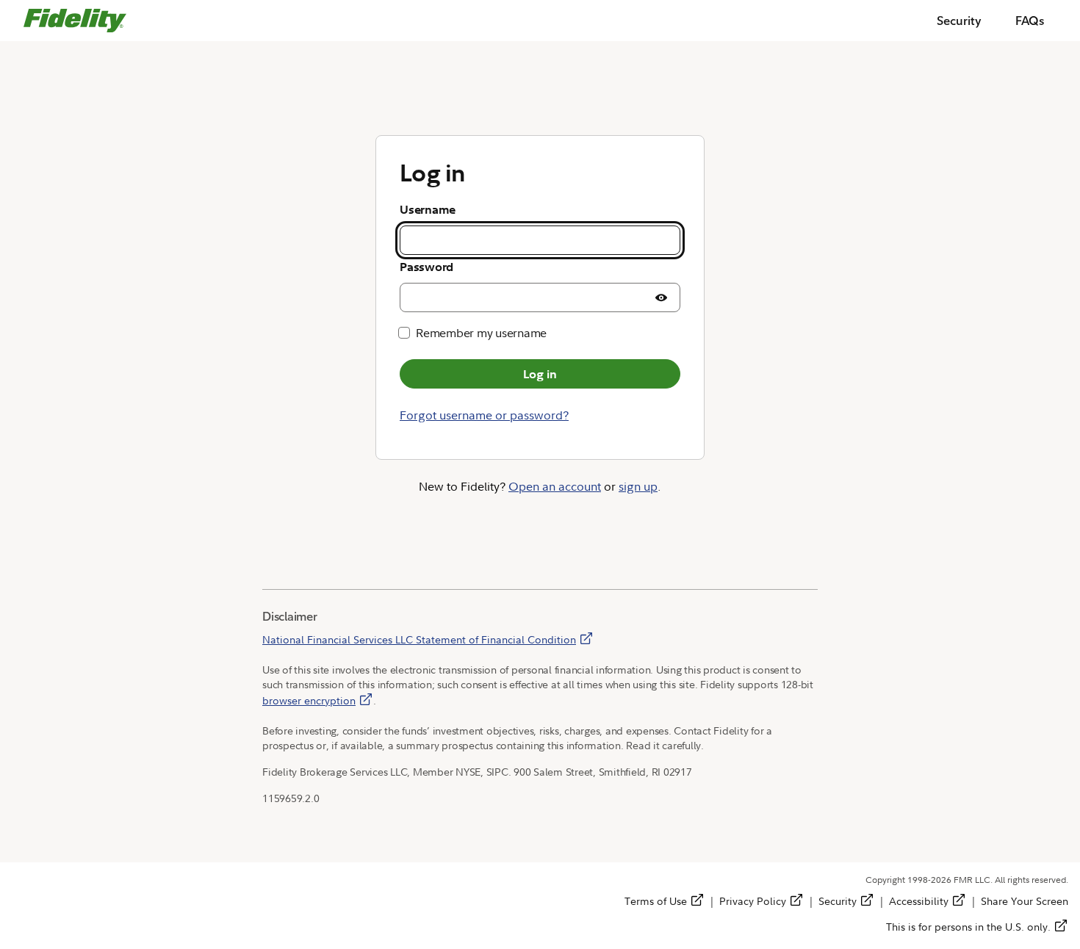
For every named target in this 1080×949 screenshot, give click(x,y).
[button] (661, 297)
